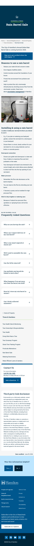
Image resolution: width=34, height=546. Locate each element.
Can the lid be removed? (12, 263)
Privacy (20, 493)
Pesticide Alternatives (9, 348)
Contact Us (22, 497)
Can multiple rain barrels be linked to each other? (14, 272)
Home (3, 40)
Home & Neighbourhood (13, 40)
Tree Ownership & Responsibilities (13, 328)
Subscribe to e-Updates (11, 526)
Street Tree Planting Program (11, 344)
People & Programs (7, 489)
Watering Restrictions (9, 357)
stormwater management (15, 92)
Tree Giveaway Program (10, 340)
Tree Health (6, 332)
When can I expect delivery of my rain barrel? (14, 234)
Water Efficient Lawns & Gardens (12, 361)
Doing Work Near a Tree (10, 336)
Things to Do (5, 503)
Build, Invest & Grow (7, 499)
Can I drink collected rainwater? (11, 302)
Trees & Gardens (8, 43)
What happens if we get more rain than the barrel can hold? (14, 282)
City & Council (5, 506)
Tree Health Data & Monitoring (12, 324)
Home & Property (26, 40)
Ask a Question (11, 380)
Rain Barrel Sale (7, 352)
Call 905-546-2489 (9, 373)
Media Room (22, 508)
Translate (21, 501)
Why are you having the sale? (14, 224)
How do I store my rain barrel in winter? (15, 292)
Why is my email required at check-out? (14, 244)
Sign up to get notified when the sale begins (15, 56)
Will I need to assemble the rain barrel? (15, 254)
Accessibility (22, 504)
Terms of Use (22, 489)
